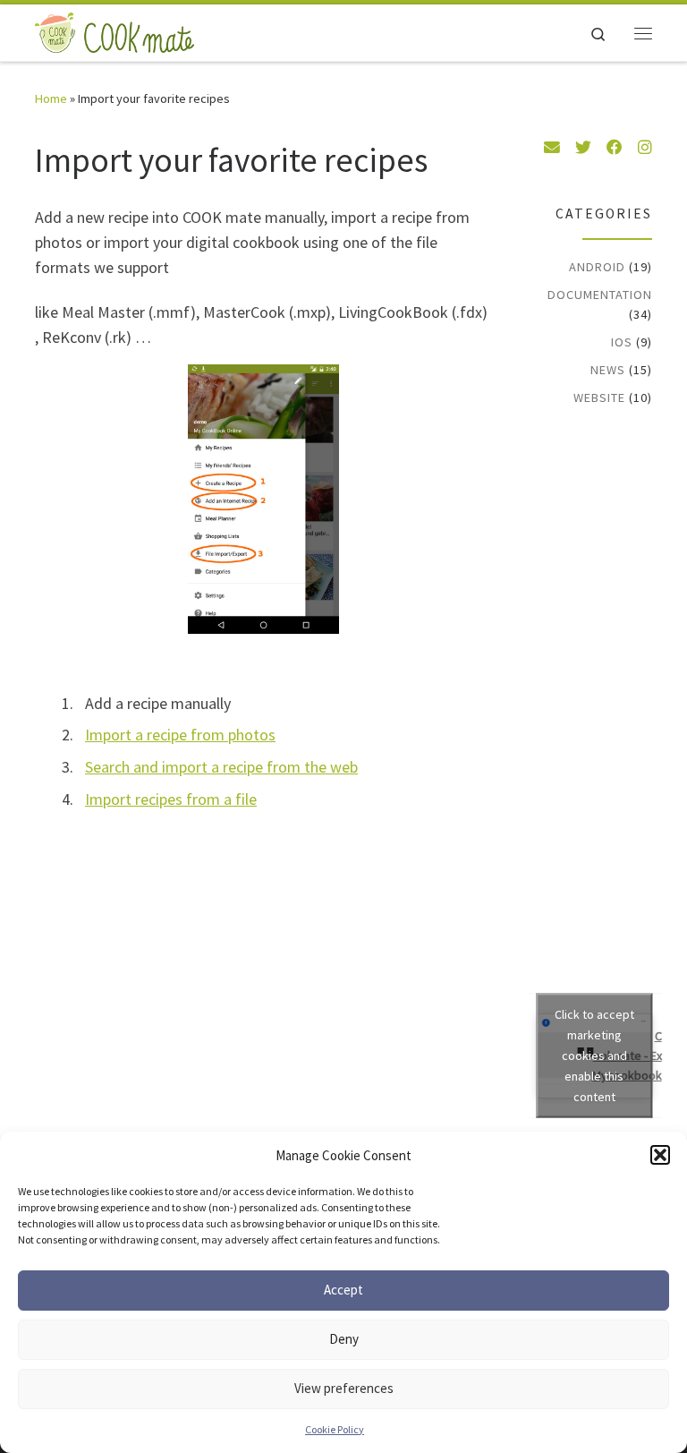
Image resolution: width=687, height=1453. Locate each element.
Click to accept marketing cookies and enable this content (594, 1055)
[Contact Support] (552, 147)
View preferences (344, 1388)
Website (599, 397)
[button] (660, 1155)
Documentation (599, 294)
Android (597, 267)
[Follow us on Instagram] (645, 147)
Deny (344, 1338)
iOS (621, 342)
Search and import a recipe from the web (221, 766)
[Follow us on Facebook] (614, 147)
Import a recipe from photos (180, 734)
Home (51, 98)
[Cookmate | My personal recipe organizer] (114, 30)
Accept (343, 1289)
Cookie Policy (334, 1429)
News (607, 370)
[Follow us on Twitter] (583, 147)
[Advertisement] (612, 708)
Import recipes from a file (171, 799)
